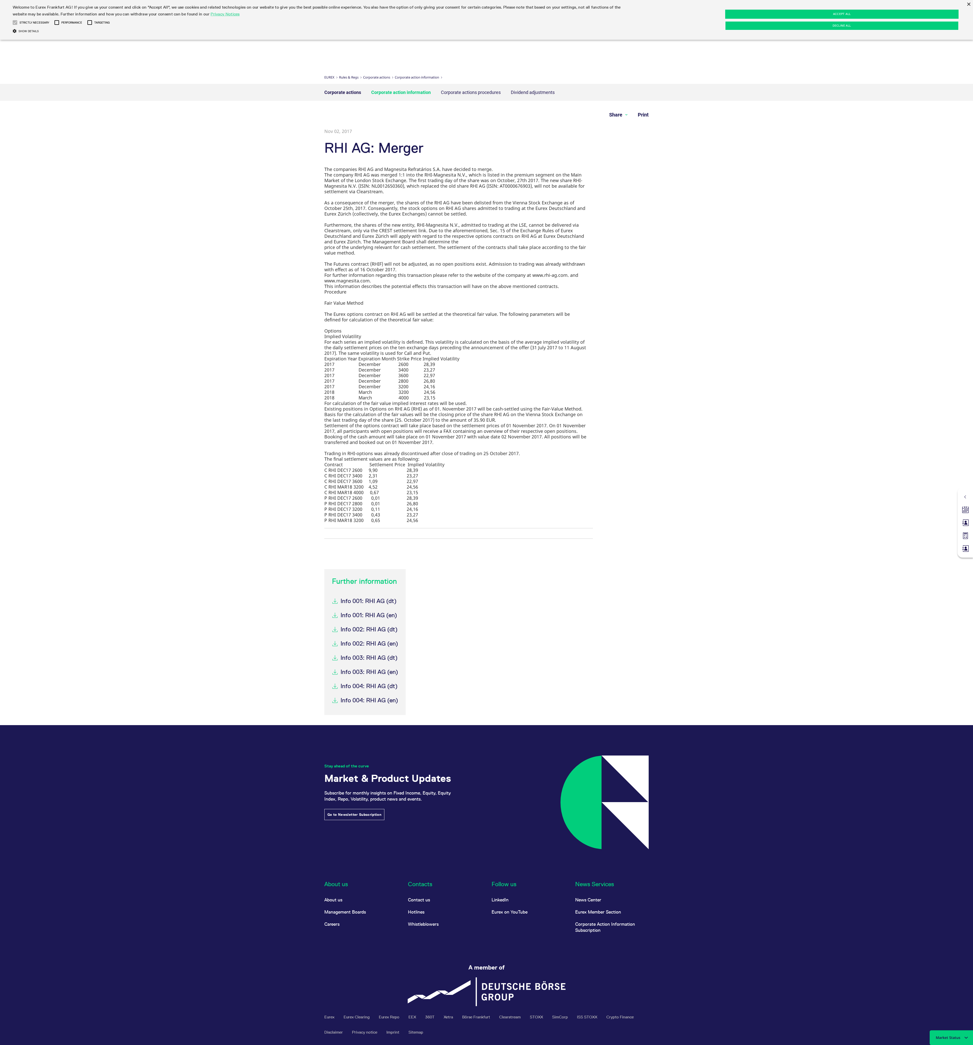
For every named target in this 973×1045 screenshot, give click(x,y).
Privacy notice (365, 1032)
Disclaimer (334, 1032)
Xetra (449, 1017)
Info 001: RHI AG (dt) (369, 600)
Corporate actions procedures (471, 92)
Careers (332, 924)
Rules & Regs (349, 77)
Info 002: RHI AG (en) (369, 643)
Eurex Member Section (598, 912)
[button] (15, 22)
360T (430, 1017)
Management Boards (345, 912)
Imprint (393, 1032)
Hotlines (416, 912)
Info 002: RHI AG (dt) (369, 629)
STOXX (537, 1017)
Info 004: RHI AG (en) (369, 700)
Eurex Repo (389, 1017)
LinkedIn (500, 899)
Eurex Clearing (357, 1017)
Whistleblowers (423, 924)
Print (643, 115)
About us (333, 899)
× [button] (968, 4)
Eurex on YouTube (510, 912)
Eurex (329, 77)
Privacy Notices (225, 14)
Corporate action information (417, 77)
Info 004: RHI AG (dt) (369, 686)
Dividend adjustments (533, 92)
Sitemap (415, 1032)
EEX (412, 1017)
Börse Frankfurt (476, 1017)
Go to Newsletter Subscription (354, 814)
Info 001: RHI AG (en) (369, 615)
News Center (588, 899)
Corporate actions (376, 77)
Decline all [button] (842, 25)
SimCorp (560, 1017)
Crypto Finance (620, 1017)
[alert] (486, 20)
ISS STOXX (587, 1017)
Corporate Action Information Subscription (605, 927)
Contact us (419, 899)
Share (616, 115)
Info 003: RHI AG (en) (369, 671)
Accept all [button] (842, 13)
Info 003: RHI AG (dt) (369, 657)
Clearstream (510, 1017)
